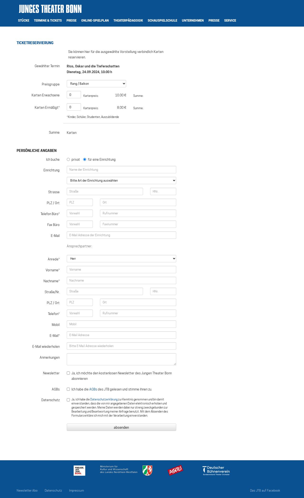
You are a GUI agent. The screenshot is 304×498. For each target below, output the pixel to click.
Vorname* (53, 270)
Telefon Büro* (50, 214)
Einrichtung (51, 170)
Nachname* (51, 281)
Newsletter (51, 373)
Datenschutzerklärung (104, 399)
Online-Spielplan (95, 20)
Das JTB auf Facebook (265, 490)
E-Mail (55, 236)
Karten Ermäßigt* (47, 107)
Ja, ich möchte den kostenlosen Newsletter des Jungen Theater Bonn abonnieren (121, 376)
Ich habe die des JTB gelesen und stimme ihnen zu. (111, 389)
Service (230, 20)
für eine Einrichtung (102, 159)
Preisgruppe (51, 84)
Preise (71, 20)
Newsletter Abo (27, 490)
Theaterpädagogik (128, 20)
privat (75, 159)
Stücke (23, 20)
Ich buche (53, 159)
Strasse (54, 192)
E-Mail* (55, 336)
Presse (214, 20)
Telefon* (54, 314)
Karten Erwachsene (46, 95)
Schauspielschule (162, 20)
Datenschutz (50, 400)
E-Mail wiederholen (46, 346)
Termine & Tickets (48, 20)
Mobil (56, 325)
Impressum (76, 490)
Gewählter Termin (47, 66)
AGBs (56, 389)
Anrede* (54, 259)
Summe (54, 132)
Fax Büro (53, 225)
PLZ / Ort (53, 203)
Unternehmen (193, 20)
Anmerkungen (50, 357)
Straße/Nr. (52, 292)
